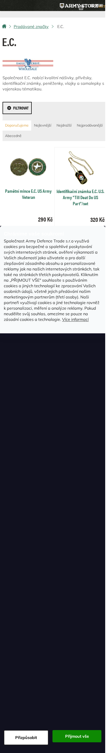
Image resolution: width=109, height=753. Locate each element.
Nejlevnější (42, 125)
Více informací (75, 319)
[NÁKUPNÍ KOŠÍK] (81, 7)
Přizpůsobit (26, 737)
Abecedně (13, 135)
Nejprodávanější (90, 125)
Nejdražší (64, 125)
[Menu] (96, 6)
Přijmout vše (77, 736)
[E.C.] (28, 63)
